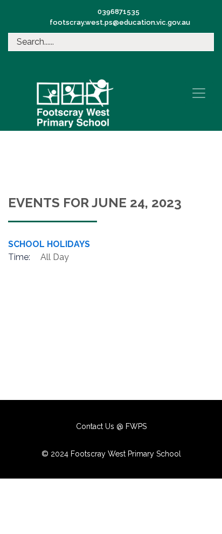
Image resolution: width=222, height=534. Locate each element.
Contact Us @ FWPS (111, 426)
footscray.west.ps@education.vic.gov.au (120, 22)
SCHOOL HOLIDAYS (49, 244)
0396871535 (119, 12)
